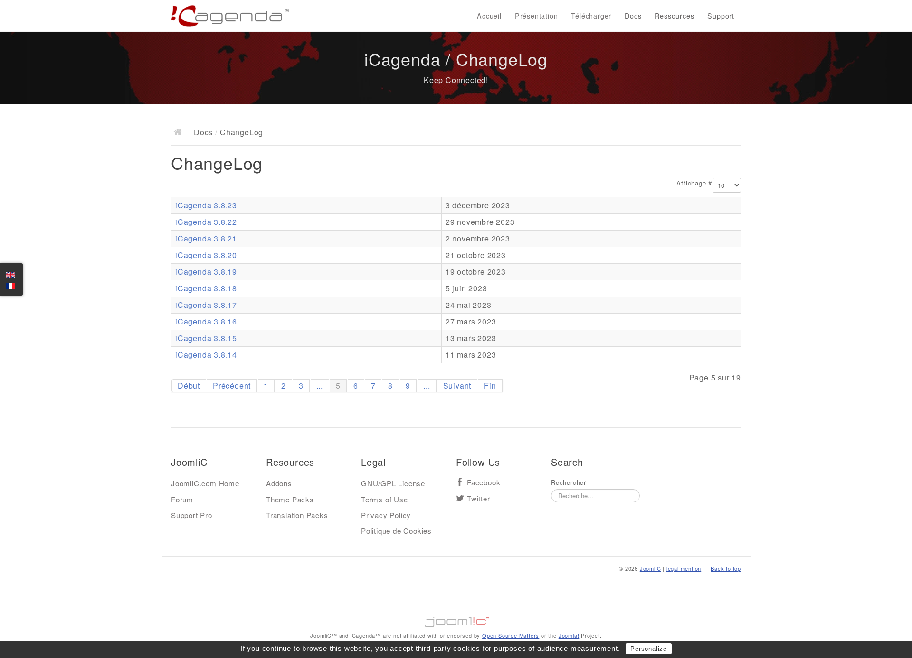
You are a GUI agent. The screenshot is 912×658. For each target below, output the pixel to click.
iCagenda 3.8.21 (206, 238)
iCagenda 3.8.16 (206, 321)
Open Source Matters (510, 635)
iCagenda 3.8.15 (206, 338)
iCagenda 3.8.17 (206, 304)
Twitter (478, 498)
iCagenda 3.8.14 (206, 354)
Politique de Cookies (396, 531)
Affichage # (694, 183)
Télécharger (591, 15)
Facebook (483, 482)
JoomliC (650, 568)
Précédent (232, 385)
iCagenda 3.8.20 (206, 255)
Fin (490, 385)
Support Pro (191, 515)
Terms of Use (384, 499)
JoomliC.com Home (205, 483)
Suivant (457, 385)
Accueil (489, 15)
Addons (279, 483)
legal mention (683, 568)
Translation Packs (297, 515)
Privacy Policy (386, 515)
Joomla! (569, 635)
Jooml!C (456, 619)
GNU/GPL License (393, 483)
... (319, 385)
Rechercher (568, 482)
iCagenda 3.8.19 (206, 271)
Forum (182, 499)
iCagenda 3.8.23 (206, 205)
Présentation (536, 15)
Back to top (726, 568)
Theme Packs (290, 499)
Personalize (648, 648)
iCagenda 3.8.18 (206, 288)
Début (189, 385)
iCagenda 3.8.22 (206, 221)
